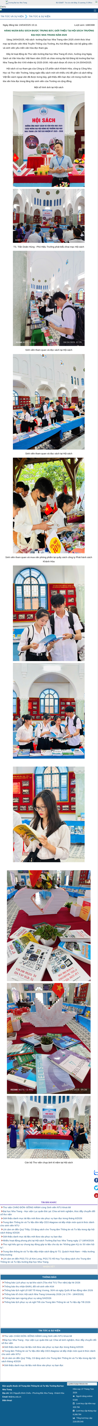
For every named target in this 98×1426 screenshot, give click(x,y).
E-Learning (81, 3)
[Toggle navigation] (95, 10)
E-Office (89, 3)
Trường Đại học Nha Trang (17, 3)
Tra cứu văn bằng (71, 3)
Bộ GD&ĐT (60, 3)
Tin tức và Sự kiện (12, 16)
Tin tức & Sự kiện (39, 16)
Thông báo (49, 1277)
